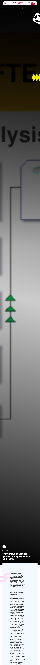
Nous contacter (32, 3)
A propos (28, 2)
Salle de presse (5, 8)
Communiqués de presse (23, 8)
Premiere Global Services (13, 8)
